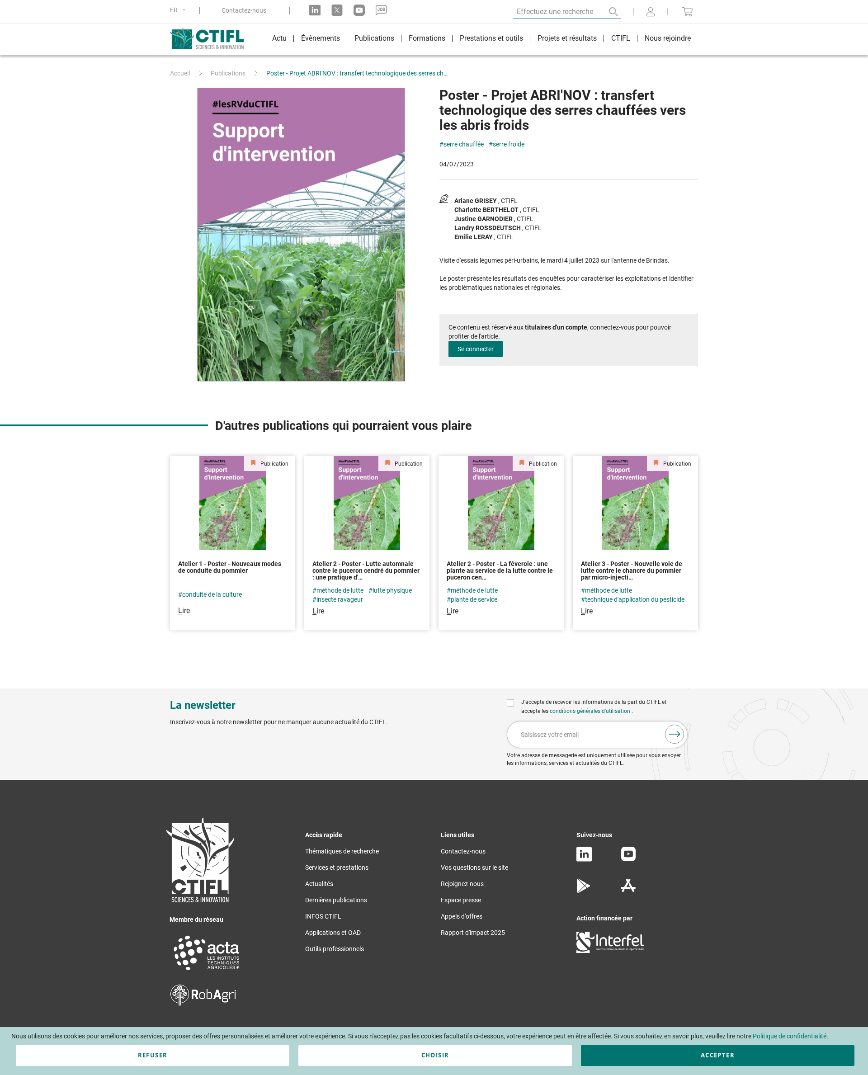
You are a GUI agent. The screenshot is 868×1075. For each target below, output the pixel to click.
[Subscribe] (674, 734)
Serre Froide (508, 144)
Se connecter (476, 349)
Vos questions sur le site (474, 867)
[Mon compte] (650, 12)
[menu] (481, 39)
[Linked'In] (584, 859)
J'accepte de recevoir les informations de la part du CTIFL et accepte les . (593, 706)
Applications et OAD (333, 932)
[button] (179, 10)
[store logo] (211, 38)
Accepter (718, 1055)
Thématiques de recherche (342, 851)
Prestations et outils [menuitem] (491, 38)
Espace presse (461, 900)
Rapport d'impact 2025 (473, 932)
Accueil (180, 73)
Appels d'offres (461, 916)
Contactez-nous (244, 10)
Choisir (435, 1055)
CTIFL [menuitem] (620, 38)
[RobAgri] (203, 1003)
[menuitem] (279, 39)
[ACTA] (207, 971)
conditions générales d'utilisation (591, 711)
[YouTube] (628, 859)
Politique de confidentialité (789, 1036)
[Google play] (583, 891)
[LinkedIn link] (315, 10)
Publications (228, 73)
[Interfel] (610, 950)
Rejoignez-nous (462, 883)
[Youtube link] (359, 10)
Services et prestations (336, 867)
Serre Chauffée (463, 144)
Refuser (152, 1055)
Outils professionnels (334, 948)
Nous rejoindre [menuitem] (668, 38)
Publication (273, 464)
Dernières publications (336, 900)
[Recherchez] (607, 11)
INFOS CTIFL (323, 916)
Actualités (319, 883)
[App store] (628, 891)
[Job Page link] (381, 10)
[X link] (337, 10)
